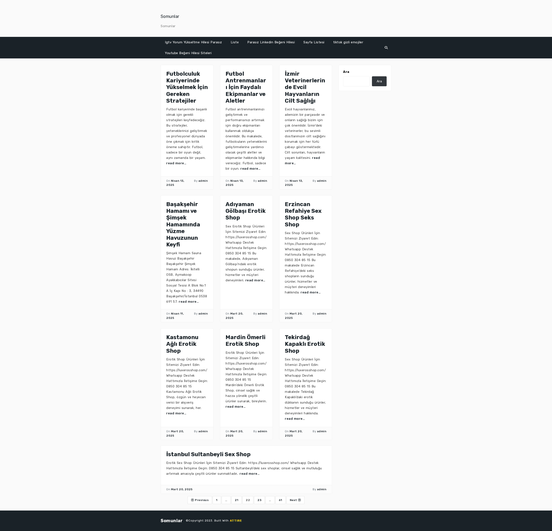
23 (259, 500)
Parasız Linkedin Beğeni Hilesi (271, 42)
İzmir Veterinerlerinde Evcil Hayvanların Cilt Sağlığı (305, 87)
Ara (346, 72)
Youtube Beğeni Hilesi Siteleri (188, 53)
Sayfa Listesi (314, 42)
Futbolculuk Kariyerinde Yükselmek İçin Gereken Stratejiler (187, 87)
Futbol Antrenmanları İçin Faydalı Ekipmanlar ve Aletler (246, 87)
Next (294, 500)
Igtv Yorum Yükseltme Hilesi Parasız (193, 42)
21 (236, 500)
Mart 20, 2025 (182, 489)
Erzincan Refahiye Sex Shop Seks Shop (303, 214)
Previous (201, 500)
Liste (235, 42)
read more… (176, 163)
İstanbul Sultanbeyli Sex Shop (208, 454)
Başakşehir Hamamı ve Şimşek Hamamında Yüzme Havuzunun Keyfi (183, 224)
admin (203, 180)
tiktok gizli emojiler (348, 42)
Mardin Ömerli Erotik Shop (245, 340)
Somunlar (170, 16)
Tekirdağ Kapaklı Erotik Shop (305, 344)
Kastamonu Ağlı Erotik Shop (182, 344)
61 (280, 500)
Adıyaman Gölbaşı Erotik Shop (246, 211)
